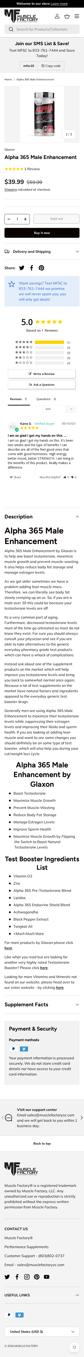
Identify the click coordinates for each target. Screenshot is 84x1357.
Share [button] (17, 477)
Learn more (59, 4)
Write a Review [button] (44, 374)
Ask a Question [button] (44, 385)
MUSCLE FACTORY (25, 1346)
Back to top (42, 1143)
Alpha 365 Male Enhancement (35, 79)
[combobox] (42, 29)
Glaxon (9, 150)
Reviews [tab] (16, 399)
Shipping (10, 189)
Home (8, 79)
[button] (67, 16)
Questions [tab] (44, 399)
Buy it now (42, 233)
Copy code (53, 66)
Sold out (56, 219)
